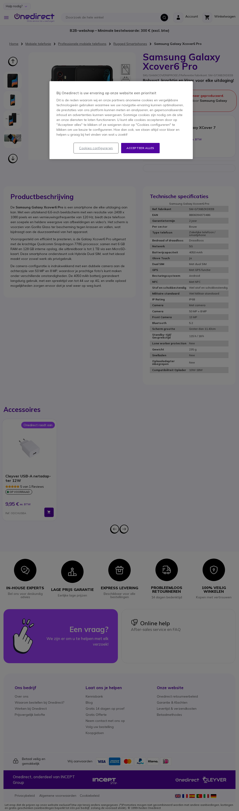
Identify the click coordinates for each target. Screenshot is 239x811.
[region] (121, 120)
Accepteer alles (140, 148)
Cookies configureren (96, 148)
